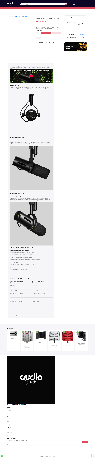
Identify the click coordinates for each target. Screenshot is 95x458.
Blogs (8, 421)
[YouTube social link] (19, 404)
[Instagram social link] (16, 404)
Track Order (9, 428)
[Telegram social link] (60, 42)
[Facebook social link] (55, 42)
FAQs (8, 430)
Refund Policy (9, 432)
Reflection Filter (27, 346)
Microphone (13, 11)
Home (9, 11)
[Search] (66, 4)
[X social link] (56, 42)
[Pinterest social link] (58, 42)
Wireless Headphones (27, 347)
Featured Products (10, 419)
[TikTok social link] (25, 404)
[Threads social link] (17, 404)
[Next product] (86, 11)
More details (82, 34)
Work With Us (9, 412)
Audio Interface (13, 338)
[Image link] (31, 379)
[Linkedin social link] (59, 42)
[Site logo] (10, 4)
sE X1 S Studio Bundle (81, 343)
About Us (8, 408)
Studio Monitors (9, 424)
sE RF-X (40, 342)
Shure (34, 315)
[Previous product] (84, 11)
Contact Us (9, 413)
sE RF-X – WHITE (54, 344)
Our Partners (9, 410)
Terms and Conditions (10, 435)
